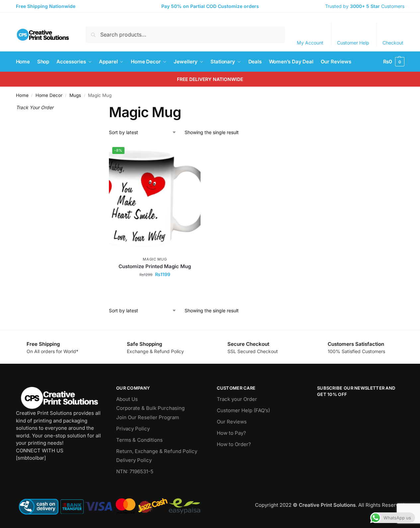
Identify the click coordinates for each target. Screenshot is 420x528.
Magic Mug (155, 259)
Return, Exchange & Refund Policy (156, 451)
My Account (310, 42)
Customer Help (353, 42)
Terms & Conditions (139, 440)
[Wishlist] (191, 154)
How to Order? (234, 444)
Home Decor (49, 95)
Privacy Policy (133, 428)
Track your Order (237, 399)
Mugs (75, 95)
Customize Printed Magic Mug (155, 266)
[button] (393, 62)
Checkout (392, 42)
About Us (127, 399)
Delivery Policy (134, 460)
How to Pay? (231, 433)
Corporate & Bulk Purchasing (150, 408)
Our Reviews (232, 421)
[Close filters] (84, 108)
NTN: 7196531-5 (134, 471)
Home (22, 95)
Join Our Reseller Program (147, 417)
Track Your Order (34, 107)
